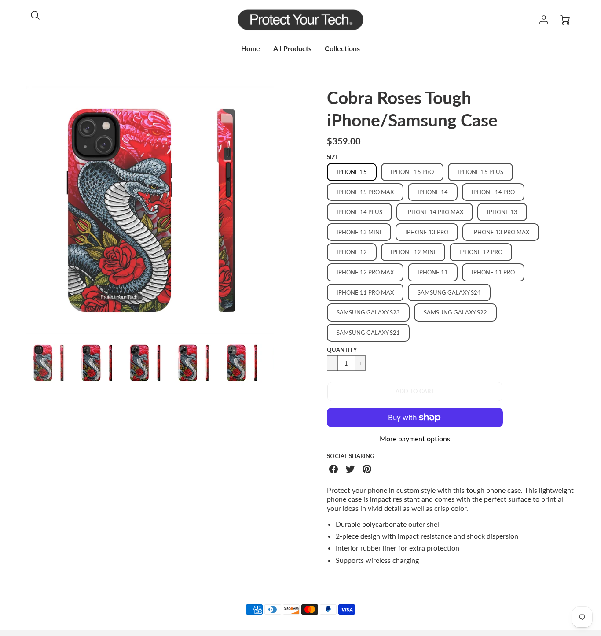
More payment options (415, 438)
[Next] (280, 210)
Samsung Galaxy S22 (455, 312)
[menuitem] (250, 48)
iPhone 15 (352, 171)
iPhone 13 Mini (359, 232)
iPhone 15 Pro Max (365, 192)
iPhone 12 (352, 251)
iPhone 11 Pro (493, 272)
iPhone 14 (433, 192)
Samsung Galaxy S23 (368, 312)
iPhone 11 (433, 272)
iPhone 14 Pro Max (434, 211)
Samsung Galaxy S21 (368, 332)
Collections (342, 48)
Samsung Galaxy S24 (449, 292)
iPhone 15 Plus (480, 171)
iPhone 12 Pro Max (365, 272)
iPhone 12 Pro (480, 251)
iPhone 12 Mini (413, 251)
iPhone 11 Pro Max (365, 292)
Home (250, 48)
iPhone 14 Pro (493, 192)
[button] (415, 391)
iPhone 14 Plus (359, 211)
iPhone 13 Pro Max (500, 232)
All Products (292, 48)
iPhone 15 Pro (412, 171)
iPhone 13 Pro (426, 232)
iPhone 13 (502, 211)
